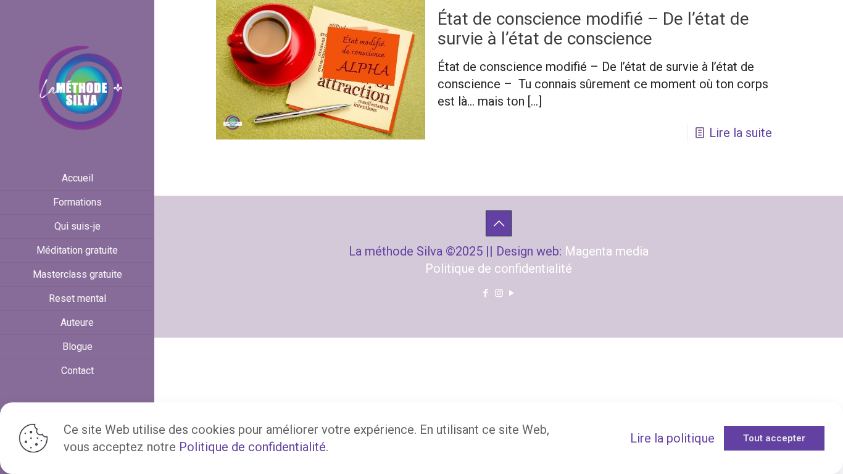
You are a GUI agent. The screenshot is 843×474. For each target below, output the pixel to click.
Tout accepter (774, 438)
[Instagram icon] (499, 293)
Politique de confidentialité (498, 268)
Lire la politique (672, 438)
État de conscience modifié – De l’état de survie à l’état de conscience (593, 29)
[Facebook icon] (486, 293)
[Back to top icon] (499, 223)
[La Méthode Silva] (77, 83)
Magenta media (607, 251)
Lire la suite (740, 132)
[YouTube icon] (512, 293)
